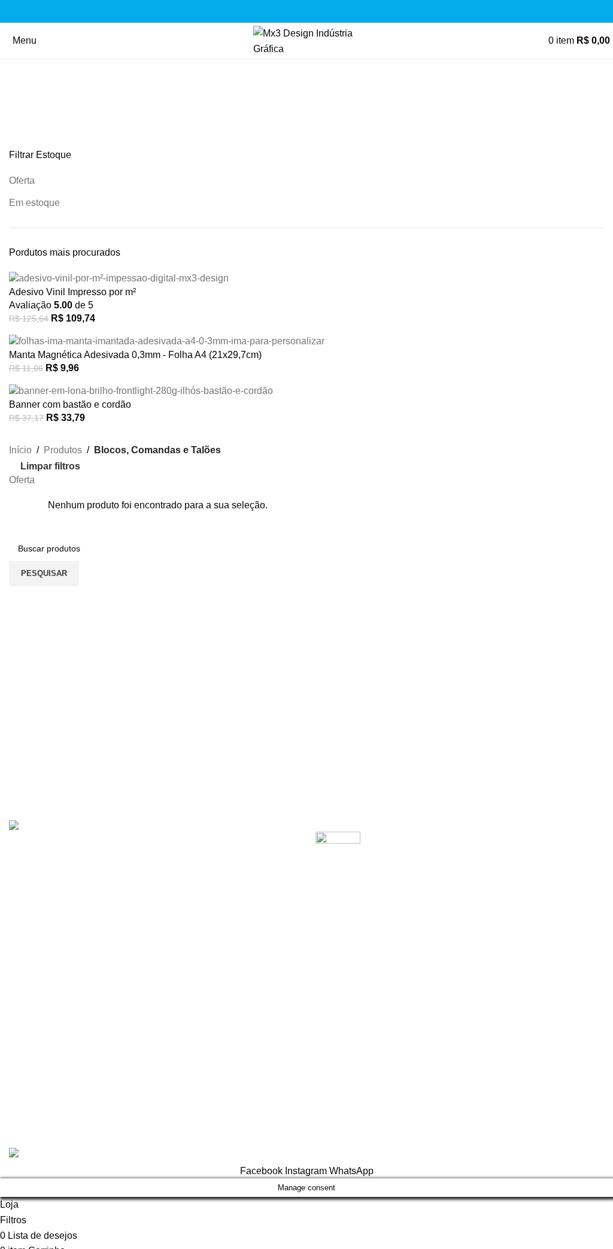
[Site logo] (306, 40)
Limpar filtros (50, 466)
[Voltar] (24, 74)
